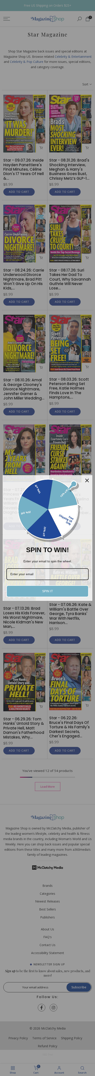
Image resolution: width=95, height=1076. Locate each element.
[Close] (87, 480)
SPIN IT (47, 591)
